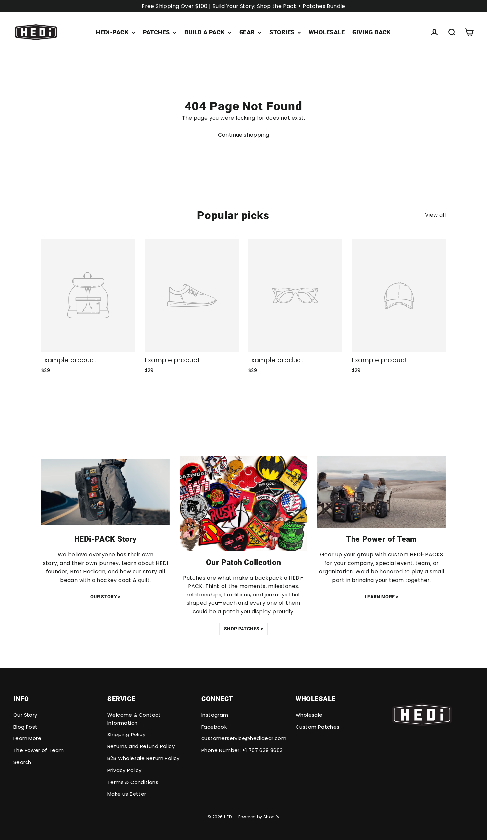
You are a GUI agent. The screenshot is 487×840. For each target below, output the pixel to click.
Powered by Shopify (259, 817)
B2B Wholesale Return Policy (143, 758)
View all (435, 215)
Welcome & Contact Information (134, 718)
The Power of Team (38, 750)
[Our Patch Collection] (244, 503)
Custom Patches (318, 726)
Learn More (27, 738)
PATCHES (157, 32)
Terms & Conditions (132, 782)
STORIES (282, 32)
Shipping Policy (126, 734)
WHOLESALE (327, 32)
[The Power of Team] (381, 492)
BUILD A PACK (205, 32)
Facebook (214, 726)
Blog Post (25, 726)
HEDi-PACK (113, 32)
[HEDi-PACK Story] (105, 492)
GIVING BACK (371, 32)
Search (22, 762)
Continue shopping (243, 135)
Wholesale (309, 714)
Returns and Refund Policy (141, 746)
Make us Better (126, 793)
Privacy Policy (124, 770)
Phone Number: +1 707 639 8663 (242, 750)
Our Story (25, 714)
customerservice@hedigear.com (243, 738)
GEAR (247, 32)
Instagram (214, 714)
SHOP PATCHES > (243, 628)
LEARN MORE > (381, 596)
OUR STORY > (105, 596)
